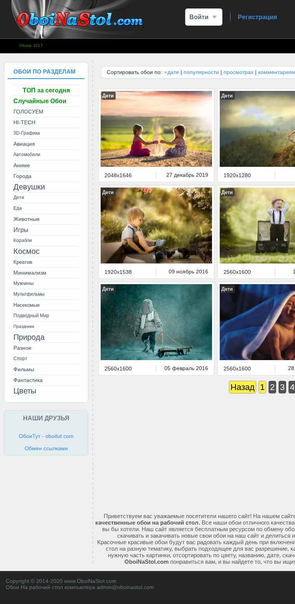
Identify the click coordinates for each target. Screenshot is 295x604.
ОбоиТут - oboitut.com (46, 436)
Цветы (24, 391)
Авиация (24, 144)
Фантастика (28, 380)
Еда (17, 208)
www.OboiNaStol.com (90, 581)
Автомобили (26, 154)
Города (22, 176)
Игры (20, 230)
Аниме (21, 165)
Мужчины (23, 283)
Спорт (20, 358)
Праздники (23, 326)
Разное (22, 348)
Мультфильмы (29, 294)
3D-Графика (26, 133)
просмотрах (239, 72)
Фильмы (23, 369)
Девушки (29, 187)
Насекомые (26, 305)
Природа (29, 337)
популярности (201, 72)
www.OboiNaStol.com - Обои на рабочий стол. (79, 19)
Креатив (22, 262)
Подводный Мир (31, 315)
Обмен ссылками (46, 448)
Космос (26, 251)
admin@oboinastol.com (125, 587)
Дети (108, 96)
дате (173, 72)
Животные (26, 219)
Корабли (22, 240)
